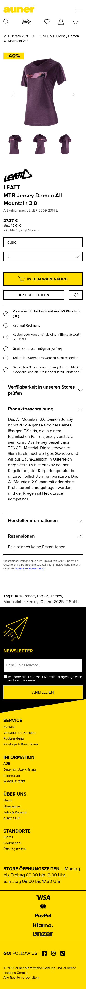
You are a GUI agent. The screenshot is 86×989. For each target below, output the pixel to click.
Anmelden (43, 692)
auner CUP (11, 818)
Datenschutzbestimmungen (48, 676)
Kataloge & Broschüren (20, 744)
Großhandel (12, 843)
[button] (12, 94)
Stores (8, 837)
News (7, 800)
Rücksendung (13, 738)
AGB (6, 763)
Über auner (11, 806)
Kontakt (9, 726)
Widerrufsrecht (14, 781)
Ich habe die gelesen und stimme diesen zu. (45, 678)
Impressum (11, 775)
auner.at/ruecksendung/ (30, 568)
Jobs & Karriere (15, 812)
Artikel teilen (34, 295)
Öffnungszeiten (14, 849)
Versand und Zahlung (19, 732)
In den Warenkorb (47, 279)
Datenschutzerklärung (19, 769)
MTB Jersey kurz (15, 36)
